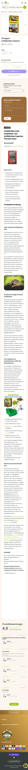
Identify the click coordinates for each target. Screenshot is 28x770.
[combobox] (18, 7)
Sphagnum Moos (9, 426)
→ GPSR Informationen (10, 573)
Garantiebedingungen (6, 742)
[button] (2, 2)
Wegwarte (6, 540)
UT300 (7, 432)
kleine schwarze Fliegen (18, 516)
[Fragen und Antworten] (22, 2)
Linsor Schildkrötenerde (17, 146)
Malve (14, 538)
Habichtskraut (7, 536)
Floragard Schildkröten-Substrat (15, 11)
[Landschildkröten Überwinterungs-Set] (14, 417)
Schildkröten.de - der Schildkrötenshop (15, 765)
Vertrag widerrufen (14, 712)
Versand (8, 62)
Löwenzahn (15, 535)
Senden (6, 118)
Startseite (5, 11)
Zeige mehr (14, 704)
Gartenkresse (15, 536)
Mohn (17, 538)
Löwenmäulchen (8, 538)
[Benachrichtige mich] (22, 90)
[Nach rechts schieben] (25, 24)
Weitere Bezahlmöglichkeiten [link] (14, 75)
